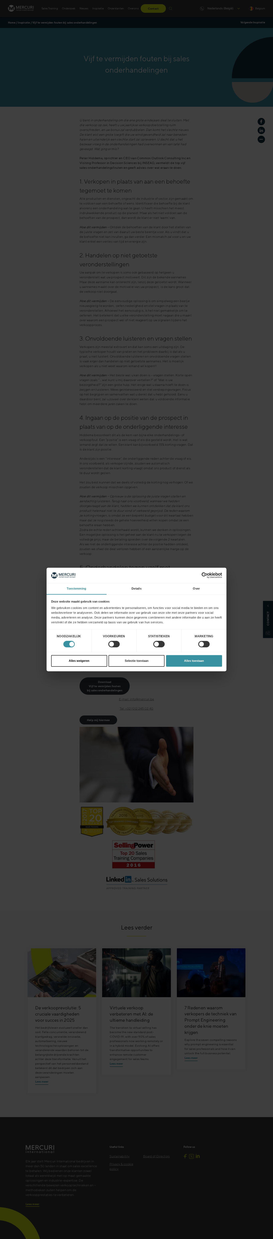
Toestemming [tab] (76, 588)
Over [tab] (196, 588)
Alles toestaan (194, 660)
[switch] (114, 644)
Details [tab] (136, 588)
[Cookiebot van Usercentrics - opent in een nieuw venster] (204, 575)
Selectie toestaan (136, 660)
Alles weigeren (79, 660)
